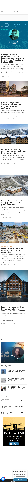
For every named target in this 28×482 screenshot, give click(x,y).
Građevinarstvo (6, 246)
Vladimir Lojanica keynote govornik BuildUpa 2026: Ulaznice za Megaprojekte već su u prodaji (12, 357)
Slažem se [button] (20, 479)
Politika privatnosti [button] (20, 476)
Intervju (4, 52)
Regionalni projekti (7, 147)
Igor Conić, (3, 76)
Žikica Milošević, (4, 217)
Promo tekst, (3, 118)
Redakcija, (3, 163)
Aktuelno (4, 304)
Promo (3, 100)
